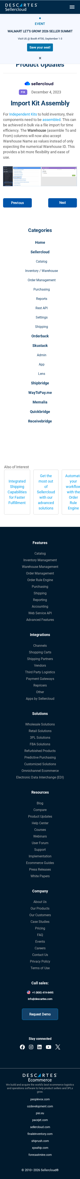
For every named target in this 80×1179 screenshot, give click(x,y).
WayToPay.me (40, 392)
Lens (41, 374)
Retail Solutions (40, 731)
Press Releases (40, 869)
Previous (17, 203)
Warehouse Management (40, 567)
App (42, 364)
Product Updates (40, 816)
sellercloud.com (40, 1127)
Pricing (40, 928)
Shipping (41, 327)
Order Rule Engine (40, 580)
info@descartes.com (40, 999)
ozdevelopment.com (40, 1106)
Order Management (42, 280)
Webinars (40, 836)
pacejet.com (40, 1120)
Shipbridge (40, 383)
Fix (23, 92)
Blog (40, 803)
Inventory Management (40, 560)
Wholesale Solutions (40, 724)
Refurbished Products (40, 751)
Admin (41, 355)
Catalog (41, 261)
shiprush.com (40, 1141)
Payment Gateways (40, 679)
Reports (41, 299)
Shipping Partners (40, 659)
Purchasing (41, 289)
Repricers (40, 685)
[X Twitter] (57, 1047)
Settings (42, 317)
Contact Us (40, 955)
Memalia (40, 402)
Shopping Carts (40, 652)
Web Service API (40, 613)
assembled (51, 119)
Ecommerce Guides (40, 863)
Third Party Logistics (40, 672)
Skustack (40, 345)
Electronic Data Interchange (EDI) (40, 777)
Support (40, 850)
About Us (40, 902)
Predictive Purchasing (40, 757)
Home (40, 242)
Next (62, 203)
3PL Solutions (40, 738)
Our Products (40, 908)
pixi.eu (40, 1113)
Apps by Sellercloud (40, 699)
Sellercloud (40, 252)
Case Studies (40, 922)
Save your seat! (40, 47)
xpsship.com (40, 1148)
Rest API (41, 308)
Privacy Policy (40, 961)
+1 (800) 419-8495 (42, 992)
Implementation (40, 856)
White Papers (40, 876)
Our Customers (40, 915)
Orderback (40, 336)
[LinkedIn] (39, 1047)
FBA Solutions (40, 744)
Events (40, 942)
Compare (40, 810)
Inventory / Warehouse (41, 271)
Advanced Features (40, 620)
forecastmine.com (40, 1155)
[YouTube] (48, 1047)
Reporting (40, 600)
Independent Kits (23, 114)
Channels (40, 646)
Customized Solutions (40, 764)
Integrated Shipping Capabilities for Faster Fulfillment (17, 492)
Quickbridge (40, 411)
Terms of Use (40, 968)
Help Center (40, 823)
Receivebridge (40, 421)
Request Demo (40, 1014)
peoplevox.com (40, 1099)
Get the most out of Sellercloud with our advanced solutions (46, 492)
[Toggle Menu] (72, 7)
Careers (40, 948)
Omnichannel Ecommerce (40, 771)
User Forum (40, 843)
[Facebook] (22, 1047)
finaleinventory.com (40, 1134)
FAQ (40, 935)
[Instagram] (31, 1047)
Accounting (40, 606)
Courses (40, 830)
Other (40, 692)
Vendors (40, 665)
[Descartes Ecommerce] (40, 1078)
